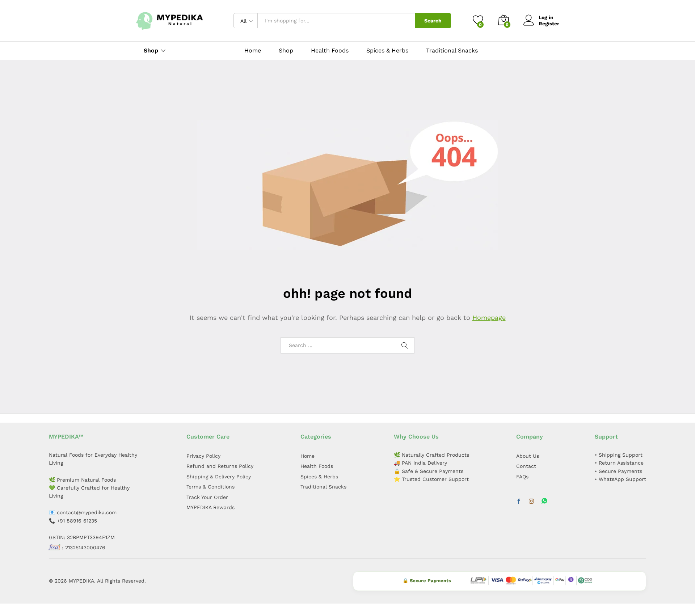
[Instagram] (531, 501)
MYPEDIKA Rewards (210, 507)
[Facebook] (519, 502)
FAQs (522, 476)
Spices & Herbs (387, 51)
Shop (286, 51)
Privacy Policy (203, 456)
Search (433, 21)
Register (549, 23)
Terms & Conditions (210, 487)
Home (252, 51)
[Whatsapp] (544, 501)
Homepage (489, 317)
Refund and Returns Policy (219, 466)
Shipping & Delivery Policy (218, 476)
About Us (527, 456)
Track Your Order (207, 497)
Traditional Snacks (452, 51)
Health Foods (330, 51)
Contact (526, 466)
